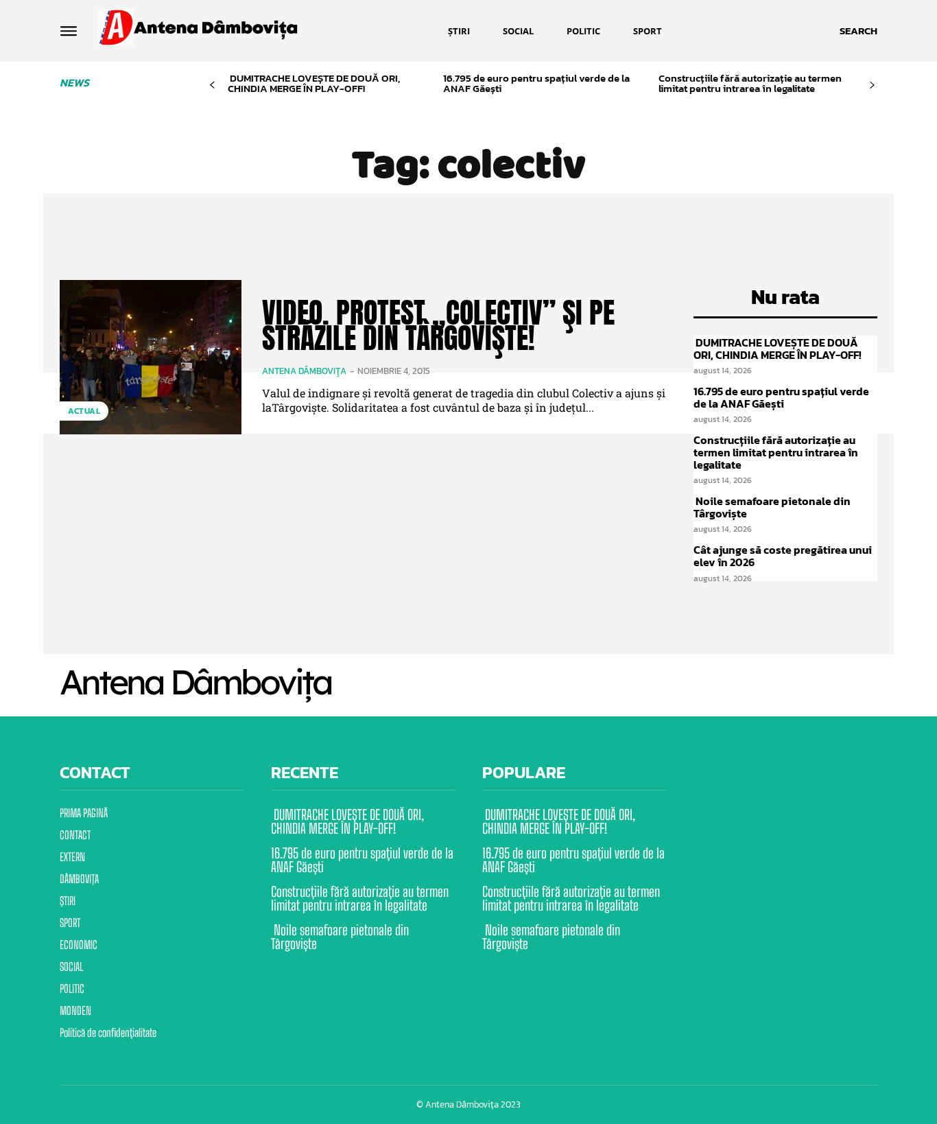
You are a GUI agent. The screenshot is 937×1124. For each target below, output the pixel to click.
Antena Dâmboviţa (304, 370)
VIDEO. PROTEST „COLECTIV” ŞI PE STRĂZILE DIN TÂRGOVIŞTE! (438, 325)
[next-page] (872, 85)
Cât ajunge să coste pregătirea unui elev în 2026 (782, 555)
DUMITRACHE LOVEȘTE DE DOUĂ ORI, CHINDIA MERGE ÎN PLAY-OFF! (314, 83)
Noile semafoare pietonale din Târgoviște (772, 507)
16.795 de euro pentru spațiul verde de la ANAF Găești (536, 83)
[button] (858, 31)
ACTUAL (84, 411)
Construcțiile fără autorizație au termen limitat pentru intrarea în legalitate (750, 83)
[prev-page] (212, 85)
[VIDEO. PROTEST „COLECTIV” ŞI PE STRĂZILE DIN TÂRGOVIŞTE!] (150, 357)
